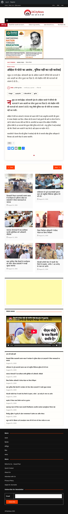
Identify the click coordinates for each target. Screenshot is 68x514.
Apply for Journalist (11, 485)
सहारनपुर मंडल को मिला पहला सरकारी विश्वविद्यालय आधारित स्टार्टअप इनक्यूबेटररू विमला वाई (30, 407)
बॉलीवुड (7, 446)
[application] (34, 331)
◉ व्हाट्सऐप (18, 93)
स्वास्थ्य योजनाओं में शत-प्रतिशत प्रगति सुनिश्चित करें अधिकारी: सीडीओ (49, 25)
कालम (6, 438)
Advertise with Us (10, 476)
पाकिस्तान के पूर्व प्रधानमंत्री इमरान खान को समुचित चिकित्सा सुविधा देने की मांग (35, 25)
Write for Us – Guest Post (12, 464)
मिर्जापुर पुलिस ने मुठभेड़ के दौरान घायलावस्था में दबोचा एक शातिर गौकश (25, 414)
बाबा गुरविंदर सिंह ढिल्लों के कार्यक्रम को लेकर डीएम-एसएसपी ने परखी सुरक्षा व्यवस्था (18, 263)
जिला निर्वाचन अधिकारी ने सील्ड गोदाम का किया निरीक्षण (62, 25)
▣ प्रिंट (35, 93)
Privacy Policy (9, 480)
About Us (8, 472)
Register (12, 2)
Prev (11, 167)
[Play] (8, 345)
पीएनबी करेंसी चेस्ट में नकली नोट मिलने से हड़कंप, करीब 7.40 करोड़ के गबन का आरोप (48, 264)
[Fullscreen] (59, 345)
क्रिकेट (7, 442)
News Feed (20, 62)
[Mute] (57, 345)
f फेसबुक (10, 93)
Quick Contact (9, 468)
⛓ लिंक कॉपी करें (27, 93)
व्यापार (6, 454)
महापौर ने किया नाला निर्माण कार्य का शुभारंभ (18, 401)
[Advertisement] (33, 292)
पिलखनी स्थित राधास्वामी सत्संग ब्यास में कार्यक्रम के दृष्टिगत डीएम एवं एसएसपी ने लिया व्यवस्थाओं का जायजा (17, 25)
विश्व (6, 450)
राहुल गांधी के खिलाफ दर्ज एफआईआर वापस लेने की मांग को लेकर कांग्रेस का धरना (28, 421)
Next (56, 167)
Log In (7, 2)
